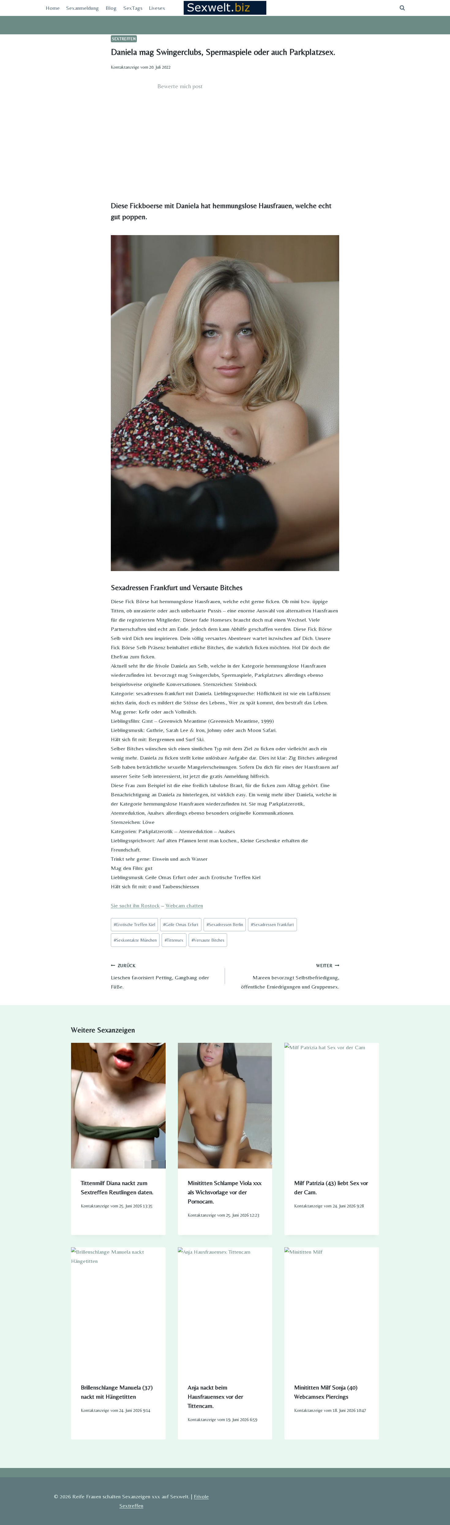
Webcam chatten (184, 905)
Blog (111, 8)
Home (53, 8)
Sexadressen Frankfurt (272, 924)
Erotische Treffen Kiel (134, 924)
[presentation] (118, 1106)
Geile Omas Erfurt (180, 924)
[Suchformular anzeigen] (402, 7)
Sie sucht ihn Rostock (135, 905)
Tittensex (174, 940)
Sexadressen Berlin (225, 924)
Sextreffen (124, 38)
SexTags (132, 8)
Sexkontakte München (135, 940)
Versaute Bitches (208, 940)
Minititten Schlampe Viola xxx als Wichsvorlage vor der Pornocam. (224, 1192)
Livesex (157, 8)
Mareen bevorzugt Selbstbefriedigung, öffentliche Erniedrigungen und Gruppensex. (290, 976)
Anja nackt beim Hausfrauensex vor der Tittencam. (215, 1396)
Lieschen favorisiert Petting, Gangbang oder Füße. (160, 976)
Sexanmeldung (82, 8)
